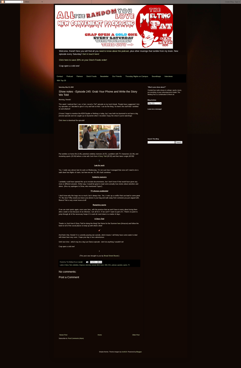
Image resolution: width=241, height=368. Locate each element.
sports (125, 265)
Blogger (139, 352)
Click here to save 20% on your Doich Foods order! (83, 60)
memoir (94, 265)
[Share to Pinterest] (101, 262)
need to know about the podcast (114, 51)
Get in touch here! (90, 54)
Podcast (70, 76)
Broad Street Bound (111, 256)
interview (88, 265)
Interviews (169, 76)
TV (129, 265)
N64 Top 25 (61, 80)
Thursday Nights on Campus (136, 76)
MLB (98, 265)
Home (100, 335)
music (102, 265)
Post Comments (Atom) (76, 338)
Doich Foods (91, 76)
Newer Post (63, 335)
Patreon (80, 76)
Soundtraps (156, 76)
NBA (106, 265)
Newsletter (104, 76)
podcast (114, 265)
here (64, 120)
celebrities (75, 265)
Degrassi (82, 265)
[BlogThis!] (93, 262)
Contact (60, 76)
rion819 (124, 352)
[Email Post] (87, 262)
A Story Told (102, 156)
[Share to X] (96, 262)
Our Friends (117, 76)
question (120, 265)
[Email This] (91, 262)
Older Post (135, 335)
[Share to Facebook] (98, 262)
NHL (109, 265)
